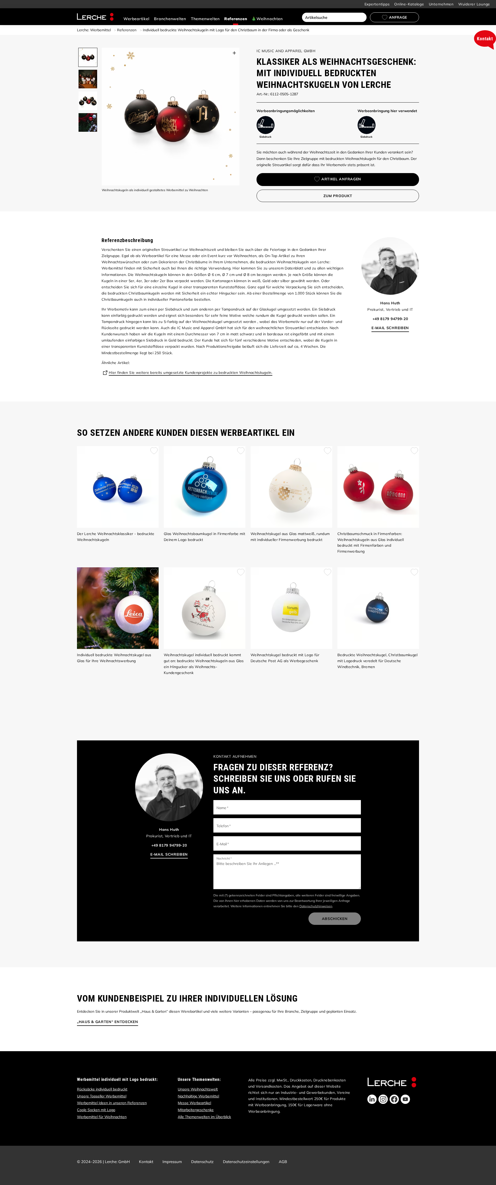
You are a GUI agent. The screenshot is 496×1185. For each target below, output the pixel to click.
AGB (283, 1161)
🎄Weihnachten (267, 18)
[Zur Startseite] (95, 17)
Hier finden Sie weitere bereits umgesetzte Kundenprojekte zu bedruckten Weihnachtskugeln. (190, 372)
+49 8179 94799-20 (390, 318)
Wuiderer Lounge (474, 4)
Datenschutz (202, 1161)
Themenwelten (205, 18)
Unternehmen (441, 4)
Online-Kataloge (409, 4)
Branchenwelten (170, 18)
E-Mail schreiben (390, 328)
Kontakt (146, 1161)
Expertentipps (377, 4)
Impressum (172, 1161)
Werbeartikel (136, 18)
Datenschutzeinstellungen (246, 1161)
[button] (372, 1099)
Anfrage (398, 17)
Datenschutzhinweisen (315, 906)
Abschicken (335, 918)
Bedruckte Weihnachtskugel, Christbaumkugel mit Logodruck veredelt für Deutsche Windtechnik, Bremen (377, 661)
